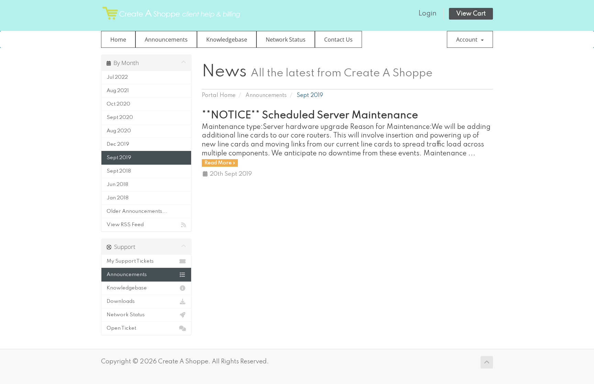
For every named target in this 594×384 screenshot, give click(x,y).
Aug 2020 (119, 131)
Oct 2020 (118, 104)
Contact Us (338, 39)
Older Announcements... (137, 211)
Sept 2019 (119, 158)
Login (427, 13)
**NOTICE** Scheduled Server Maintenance (310, 115)
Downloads (121, 301)
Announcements (166, 39)
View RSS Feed (125, 225)
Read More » (220, 162)
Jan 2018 (118, 198)
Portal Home (218, 95)
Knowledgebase (226, 39)
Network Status (286, 39)
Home (118, 39)
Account (468, 39)
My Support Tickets (130, 261)
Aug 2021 (118, 91)
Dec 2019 (118, 144)
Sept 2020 (120, 117)
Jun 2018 (117, 184)
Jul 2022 (117, 77)
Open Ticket (121, 328)
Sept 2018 (119, 171)
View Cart (471, 14)
